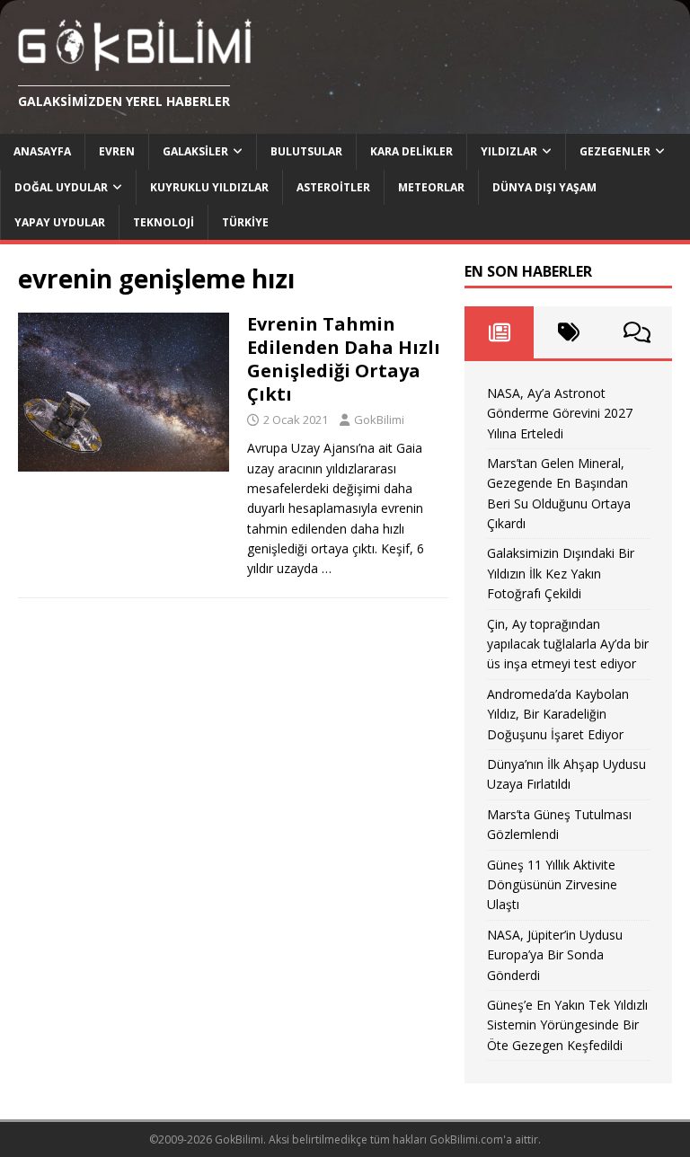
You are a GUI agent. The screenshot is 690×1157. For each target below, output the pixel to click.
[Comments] (637, 332)
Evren (117, 151)
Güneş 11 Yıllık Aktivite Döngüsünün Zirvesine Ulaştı (552, 885)
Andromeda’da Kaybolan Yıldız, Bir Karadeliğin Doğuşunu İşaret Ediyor (558, 714)
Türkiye (245, 222)
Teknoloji (163, 222)
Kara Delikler (411, 151)
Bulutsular (306, 151)
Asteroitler (333, 187)
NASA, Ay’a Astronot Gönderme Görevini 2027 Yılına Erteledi (559, 413)
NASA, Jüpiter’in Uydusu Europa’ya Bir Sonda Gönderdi (555, 955)
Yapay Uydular (59, 222)
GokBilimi (379, 419)
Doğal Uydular (61, 187)
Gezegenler (614, 151)
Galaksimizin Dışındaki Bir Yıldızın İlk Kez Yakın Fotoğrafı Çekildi (560, 573)
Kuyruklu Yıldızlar (209, 187)
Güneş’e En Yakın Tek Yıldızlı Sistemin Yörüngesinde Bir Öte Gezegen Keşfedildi (567, 1025)
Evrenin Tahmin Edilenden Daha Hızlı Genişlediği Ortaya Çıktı (343, 359)
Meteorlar (431, 187)
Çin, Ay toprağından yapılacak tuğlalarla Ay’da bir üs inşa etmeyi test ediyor (568, 644)
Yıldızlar (509, 151)
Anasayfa (42, 151)
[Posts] (499, 332)
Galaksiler (195, 151)
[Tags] (568, 332)
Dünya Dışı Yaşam (544, 187)
